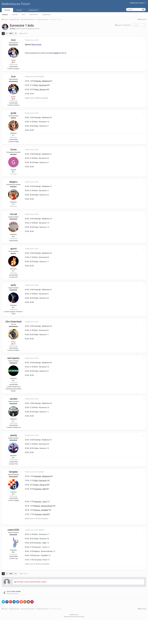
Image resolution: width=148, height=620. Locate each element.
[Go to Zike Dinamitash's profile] (13, 334)
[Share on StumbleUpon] (24, 601)
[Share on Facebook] (7, 601)
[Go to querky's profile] (13, 448)
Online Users (33, 14)
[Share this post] (143, 40)
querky (13, 435)
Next (11, 33)
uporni (13, 248)
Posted (31, 40)
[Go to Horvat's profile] (13, 227)
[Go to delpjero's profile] (13, 194)
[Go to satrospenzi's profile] (13, 371)
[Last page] (15, 33)
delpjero (13, 181)
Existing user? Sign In (137, 3)
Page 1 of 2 (23, 33)
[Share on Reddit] (21, 601)
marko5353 (13, 529)
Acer (13, 29)
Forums (5, 14)
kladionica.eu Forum (16, 4)
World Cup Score (33, 29)
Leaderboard (46, 14)
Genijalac (13, 471)
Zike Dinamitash (13, 321)
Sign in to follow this (124, 25)
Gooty (13, 149)
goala (13, 113)
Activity (19, 10)
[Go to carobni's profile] (13, 411)
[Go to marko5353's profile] (13, 542)
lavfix (13, 285)
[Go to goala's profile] (13, 125)
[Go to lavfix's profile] (13, 298)
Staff (23, 14)
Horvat (13, 214)
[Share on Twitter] (3, 601)
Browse (7, 10)
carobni (13, 398)
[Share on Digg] (14, 601)
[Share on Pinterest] (32, 601)
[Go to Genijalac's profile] (13, 484)
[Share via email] (28, 601)
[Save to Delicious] (17, 601)
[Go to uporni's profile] (13, 261)
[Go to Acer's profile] (5, 27)
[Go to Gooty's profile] (13, 162)
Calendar (15, 14)
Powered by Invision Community (74, 616)
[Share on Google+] (10, 601)
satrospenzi (13, 358)
